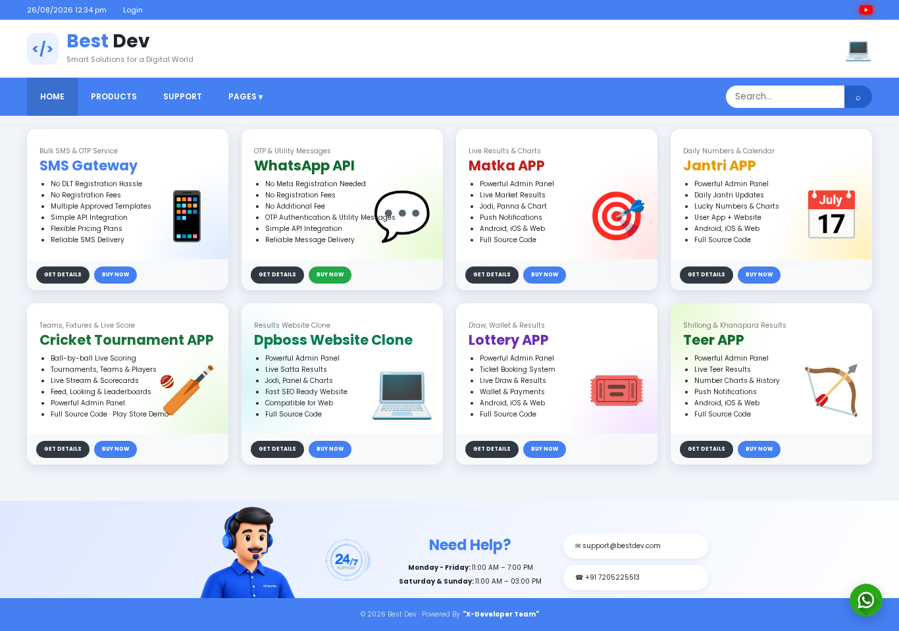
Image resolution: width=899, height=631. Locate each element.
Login (133, 10)
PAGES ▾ (245, 96)
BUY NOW (115, 274)
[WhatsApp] (866, 600)
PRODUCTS (114, 96)
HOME (52, 96)
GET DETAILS (63, 274)
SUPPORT (182, 96)
